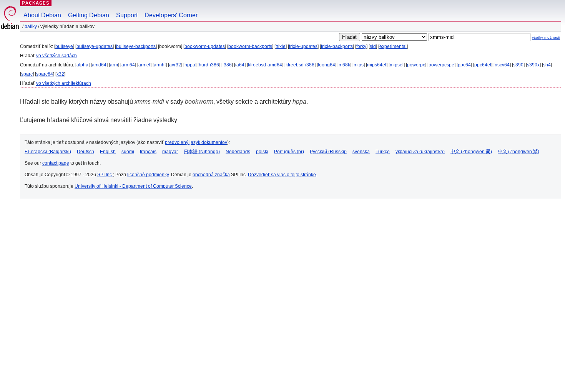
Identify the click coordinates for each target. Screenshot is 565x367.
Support (127, 15)
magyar (170, 151)
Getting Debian (88, 15)
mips (359, 65)
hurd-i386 (209, 65)
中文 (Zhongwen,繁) (518, 151)
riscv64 (502, 65)
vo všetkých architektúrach (63, 83)
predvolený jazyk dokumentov (196, 142)
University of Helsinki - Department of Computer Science (133, 186)
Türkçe (383, 151)
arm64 (128, 65)
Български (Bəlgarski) (48, 151)
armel (144, 65)
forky (361, 46)
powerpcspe (441, 65)
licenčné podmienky (148, 174)
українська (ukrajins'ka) (420, 151)
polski (262, 151)
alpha (82, 65)
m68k (344, 65)
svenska (361, 151)
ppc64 (464, 65)
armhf (160, 65)
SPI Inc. (105, 174)
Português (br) (289, 151)
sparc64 (44, 74)
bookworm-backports (250, 46)
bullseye (64, 46)
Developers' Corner (171, 15)
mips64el (376, 65)
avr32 (175, 65)
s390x (533, 65)
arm (114, 65)
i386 (227, 65)
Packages (36, 3)
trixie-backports (337, 46)
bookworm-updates (204, 46)
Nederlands (238, 151)
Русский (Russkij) (328, 151)
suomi (127, 151)
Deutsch (85, 151)
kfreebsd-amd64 (265, 65)
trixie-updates (303, 46)
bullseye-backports (136, 46)
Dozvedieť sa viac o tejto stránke (282, 174)
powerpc (416, 65)
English (108, 151)
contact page (55, 163)
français (148, 151)
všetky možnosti (546, 37)
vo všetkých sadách (56, 55)
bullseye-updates (94, 46)
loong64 (326, 65)
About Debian (42, 15)
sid (373, 46)
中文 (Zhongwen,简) (471, 151)
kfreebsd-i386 (300, 65)
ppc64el (482, 65)
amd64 (99, 65)
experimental (393, 46)
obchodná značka (211, 174)
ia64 (239, 65)
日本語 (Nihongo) (202, 151)
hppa (189, 65)
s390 (518, 65)
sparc (27, 74)
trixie (281, 46)
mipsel (397, 65)
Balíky (31, 26)
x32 (60, 74)
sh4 (547, 65)
